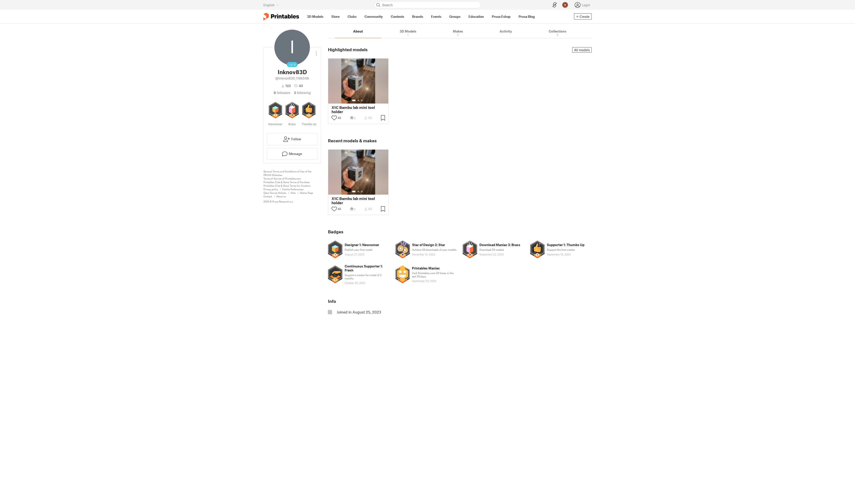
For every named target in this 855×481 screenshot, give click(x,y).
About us (281, 196)
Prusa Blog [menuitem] (527, 16)
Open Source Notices (274, 192)
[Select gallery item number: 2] (358, 100)
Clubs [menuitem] (352, 16)
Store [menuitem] (335, 16)
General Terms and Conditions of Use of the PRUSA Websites (287, 173)
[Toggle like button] (334, 117)
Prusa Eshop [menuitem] (501, 16)
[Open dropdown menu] (316, 51)
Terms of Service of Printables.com (282, 178)
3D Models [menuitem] (315, 16)
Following (302, 93)
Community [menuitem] (373, 16)
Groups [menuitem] (454, 16)
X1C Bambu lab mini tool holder (353, 109)
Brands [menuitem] (417, 16)
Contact (267, 196)
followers (282, 93)
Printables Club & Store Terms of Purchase (286, 182)
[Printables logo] (281, 16)
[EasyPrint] (554, 5)
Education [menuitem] (476, 16)
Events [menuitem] (436, 16)
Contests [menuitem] (397, 16)
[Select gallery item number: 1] (354, 100)
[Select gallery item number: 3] (362, 100)
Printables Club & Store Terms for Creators (286, 185)
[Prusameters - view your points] (565, 5)
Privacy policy (270, 189)
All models (582, 50)
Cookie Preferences (292, 189)
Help (293, 192)
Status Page (306, 192)
